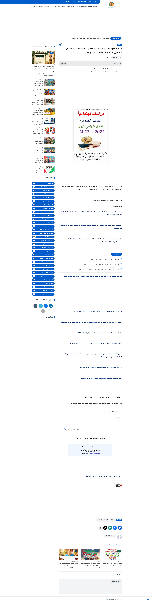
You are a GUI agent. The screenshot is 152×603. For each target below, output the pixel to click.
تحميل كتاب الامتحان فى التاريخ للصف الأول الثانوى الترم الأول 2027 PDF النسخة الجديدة (37, 171)
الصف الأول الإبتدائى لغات (43, 186)
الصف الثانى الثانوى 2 (43, 254)
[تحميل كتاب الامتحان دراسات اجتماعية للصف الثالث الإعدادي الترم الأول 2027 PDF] (49, 82)
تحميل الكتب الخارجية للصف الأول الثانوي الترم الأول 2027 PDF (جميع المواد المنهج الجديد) (37, 122)
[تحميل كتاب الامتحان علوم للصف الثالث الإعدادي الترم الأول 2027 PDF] (49, 140)
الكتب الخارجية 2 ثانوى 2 (43, 290)
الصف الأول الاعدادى (43, 197)
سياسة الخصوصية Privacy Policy (85, 1)
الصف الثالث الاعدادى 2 (43, 226)
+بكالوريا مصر (61, 6)
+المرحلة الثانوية (71, 6)
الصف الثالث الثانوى (43, 237)
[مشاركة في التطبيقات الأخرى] (101, 528)
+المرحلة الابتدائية (93, 6)
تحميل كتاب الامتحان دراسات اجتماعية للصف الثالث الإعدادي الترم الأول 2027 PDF (37, 84)
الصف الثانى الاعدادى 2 (43, 247)
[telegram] (41, 306)
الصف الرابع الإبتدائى (43, 269)
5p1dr (119, 45)
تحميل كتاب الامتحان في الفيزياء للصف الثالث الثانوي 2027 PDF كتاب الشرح (37, 103)
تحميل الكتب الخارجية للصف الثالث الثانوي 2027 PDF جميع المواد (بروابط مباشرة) (38, 151)
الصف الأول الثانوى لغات (43, 215)
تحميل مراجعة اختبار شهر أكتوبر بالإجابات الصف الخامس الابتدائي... (102, 259)
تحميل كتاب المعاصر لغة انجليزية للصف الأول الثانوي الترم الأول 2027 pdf (37, 161)
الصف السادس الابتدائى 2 (43, 279)
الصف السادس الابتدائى (43, 276)
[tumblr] (35, 306)
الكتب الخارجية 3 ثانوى (43, 294)
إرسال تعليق (115, 581)
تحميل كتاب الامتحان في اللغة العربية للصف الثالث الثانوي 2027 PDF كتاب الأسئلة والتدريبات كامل (37, 132)
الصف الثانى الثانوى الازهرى (43, 258)
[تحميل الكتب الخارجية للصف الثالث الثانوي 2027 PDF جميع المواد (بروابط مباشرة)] (49, 150)
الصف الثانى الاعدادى (43, 244)
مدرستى (106, 599)
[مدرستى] (111, 5)
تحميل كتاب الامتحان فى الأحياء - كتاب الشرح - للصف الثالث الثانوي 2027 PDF (37, 113)
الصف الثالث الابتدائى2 (43, 219)
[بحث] (31, 6)
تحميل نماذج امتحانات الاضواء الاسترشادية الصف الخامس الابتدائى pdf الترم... (99, 269)
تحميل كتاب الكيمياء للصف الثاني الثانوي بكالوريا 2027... (94, 38)
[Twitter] (43, 311)
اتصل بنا (73, 1)
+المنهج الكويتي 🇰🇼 (50, 6)
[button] (115, 528)
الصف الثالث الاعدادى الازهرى (43, 229)
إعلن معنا (67, 1)
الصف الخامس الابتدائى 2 (43, 265)
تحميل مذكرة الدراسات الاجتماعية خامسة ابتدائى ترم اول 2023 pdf (102, 71)
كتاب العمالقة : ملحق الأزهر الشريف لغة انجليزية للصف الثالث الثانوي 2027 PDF (43, 69)
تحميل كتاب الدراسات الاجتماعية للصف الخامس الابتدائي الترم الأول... (101, 264)
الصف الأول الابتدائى (43, 190)
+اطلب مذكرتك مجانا (38, 6)
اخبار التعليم (43, 183)
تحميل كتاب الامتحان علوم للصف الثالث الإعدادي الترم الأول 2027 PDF (38, 142)
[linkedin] (51, 306)
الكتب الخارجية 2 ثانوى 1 (43, 287)
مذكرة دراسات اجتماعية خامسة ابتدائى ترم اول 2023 (106, 68)
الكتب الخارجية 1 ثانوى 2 (43, 283)
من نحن (96, 1)
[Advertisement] (76, 24)
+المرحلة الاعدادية (82, 6)
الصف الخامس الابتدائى (102, 519)
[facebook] (46, 306)
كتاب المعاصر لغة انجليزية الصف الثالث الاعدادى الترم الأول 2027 (37, 93)
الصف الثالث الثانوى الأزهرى (43, 240)
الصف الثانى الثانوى (43, 251)
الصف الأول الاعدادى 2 (43, 201)
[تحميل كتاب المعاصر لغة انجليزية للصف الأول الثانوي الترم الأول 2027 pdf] (49, 159)
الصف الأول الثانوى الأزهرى (43, 212)
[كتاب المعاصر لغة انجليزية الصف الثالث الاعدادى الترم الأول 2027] (49, 92)
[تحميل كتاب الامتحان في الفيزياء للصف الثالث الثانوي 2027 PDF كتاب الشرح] (49, 101)
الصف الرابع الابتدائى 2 (43, 272)
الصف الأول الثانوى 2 (43, 208)
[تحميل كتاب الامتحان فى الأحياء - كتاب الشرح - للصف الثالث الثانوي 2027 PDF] (49, 111)
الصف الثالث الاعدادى (43, 222)
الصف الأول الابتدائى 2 (43, 194)
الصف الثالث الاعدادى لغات (43, 233)
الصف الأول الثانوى (43, 204)
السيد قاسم (115, 57)
